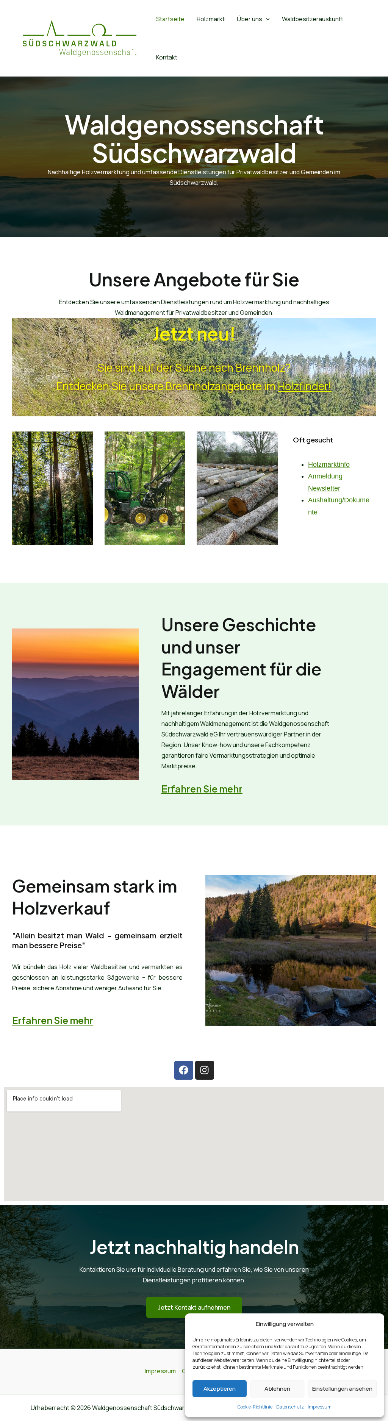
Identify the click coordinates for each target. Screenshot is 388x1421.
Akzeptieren (219, 1389)
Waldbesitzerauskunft (312, 19)
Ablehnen (277, 1389)
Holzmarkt (211, 19)
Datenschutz (290, 1407)
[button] (266, 19)
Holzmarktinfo (329, 464)
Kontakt (166, 57)
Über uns (249, 19)
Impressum (320, 1407)
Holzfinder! (305, 386)
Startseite (170, 19)
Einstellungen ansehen (342, 1389)
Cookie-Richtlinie (255, 1407)
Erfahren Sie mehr (52, 1020)
